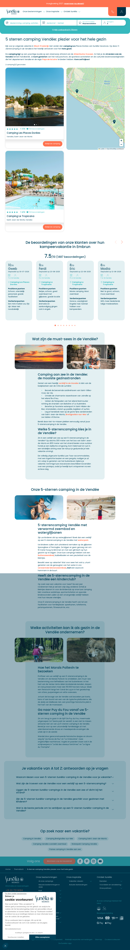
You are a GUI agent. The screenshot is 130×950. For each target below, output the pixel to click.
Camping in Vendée (32, 838)
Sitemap (98, 939)
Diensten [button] (103, 881)
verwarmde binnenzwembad (52, 568)
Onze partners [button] (105, 888)
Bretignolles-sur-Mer (76, 414)
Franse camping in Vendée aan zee (65, 849)
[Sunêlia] (13, 11)
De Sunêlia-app (65, 943)
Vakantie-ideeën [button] (76, 881)
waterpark (83, 540)
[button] (5, 946)
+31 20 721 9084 (14, 890)
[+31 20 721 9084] (112, 11)
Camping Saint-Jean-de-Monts (92, 838)
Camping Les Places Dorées (23, 133)
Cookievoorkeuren (112, 939)
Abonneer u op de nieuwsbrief (59, 861)
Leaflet (102, 149)
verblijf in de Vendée (69, 383)
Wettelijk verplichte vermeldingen (78, 939)
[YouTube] (100, 861)
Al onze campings (46, 881)
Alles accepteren (42, 937)
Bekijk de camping (52, 144)
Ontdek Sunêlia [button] (71, 11)
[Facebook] (80, 861)
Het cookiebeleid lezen (13, 929)
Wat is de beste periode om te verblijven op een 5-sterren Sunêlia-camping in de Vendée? (62, 809)
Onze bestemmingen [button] (32, 11)
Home (8, 869)
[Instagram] (93, 861)
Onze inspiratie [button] (53, 11)
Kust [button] (40, 890)
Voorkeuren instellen (16, 937)
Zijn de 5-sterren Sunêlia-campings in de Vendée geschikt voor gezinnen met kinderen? (60, 800)
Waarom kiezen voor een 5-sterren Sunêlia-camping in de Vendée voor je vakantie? (64, 777)
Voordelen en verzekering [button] (110, 885)
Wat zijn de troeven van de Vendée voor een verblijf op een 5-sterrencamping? (61, 783)
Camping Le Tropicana (20, 216)
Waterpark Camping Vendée (84, 844)
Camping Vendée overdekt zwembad (49, 844)
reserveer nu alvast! (74, 3)
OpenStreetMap (112, 149)
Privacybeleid (56, 939)
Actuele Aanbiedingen (78, 885)
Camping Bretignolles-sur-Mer (59, 838)
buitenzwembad (46, 555)
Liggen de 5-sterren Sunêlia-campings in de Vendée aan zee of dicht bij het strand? (59, 791)
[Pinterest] (87, 861)
